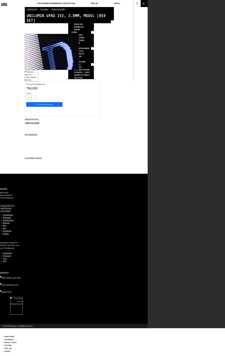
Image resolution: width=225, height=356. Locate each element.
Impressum (7, 256)
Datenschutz (7, 253)
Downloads (7, 231)
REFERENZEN (51, 3)
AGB (5, 258)
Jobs (4, 228)
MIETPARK (71, 3)
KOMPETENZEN (42, 3)
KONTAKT (117, 3)
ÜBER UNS (94, 3)
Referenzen (7, 217)
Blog (5, 225)
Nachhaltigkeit (8, 220)
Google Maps (5, 211)
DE (143, 4)
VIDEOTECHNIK (32, 123)
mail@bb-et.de (5, 208)
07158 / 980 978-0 (7, 205)
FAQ (4, 261)
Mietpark (6, 223)
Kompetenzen (8, 215)
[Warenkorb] (137, 3)
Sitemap (6, 234)
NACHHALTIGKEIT (62, 3)
